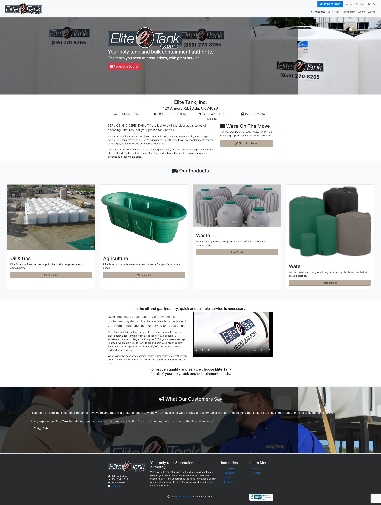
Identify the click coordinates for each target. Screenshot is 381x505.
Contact (360, 4)
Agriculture (348, 11)
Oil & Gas (333, 11)
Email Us (115, 486)
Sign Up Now (247, 143)
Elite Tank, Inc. (183, 496)
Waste (361, 11)
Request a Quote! (125, 66)
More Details (51, 274)
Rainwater (228, 482)
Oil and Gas (229, 468)
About (349, 4)
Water (371, 11)
